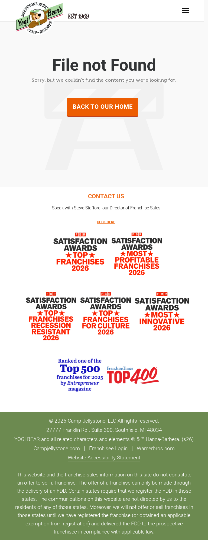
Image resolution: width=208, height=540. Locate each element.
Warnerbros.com (156, 449)
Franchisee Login (108, 449)
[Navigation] (185, 10)
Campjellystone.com (57, 449)
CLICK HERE (106, 222)
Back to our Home (103, 106)
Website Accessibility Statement (104, 458)
